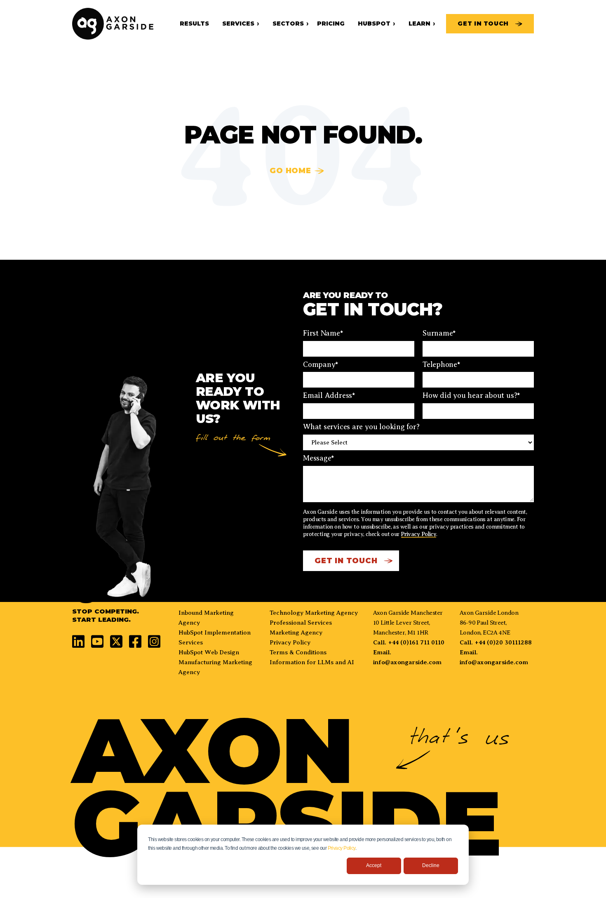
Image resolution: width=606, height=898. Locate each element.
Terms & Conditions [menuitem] (298, 652)
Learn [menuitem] (419, 23)
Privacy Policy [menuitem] (290, 642)
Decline (430, 865)
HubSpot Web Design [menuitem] (209, 652)
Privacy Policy (341, 848)
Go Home (290, 170)
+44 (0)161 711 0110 (416, 642)
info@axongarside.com (407, 662)
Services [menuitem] (238, 23)
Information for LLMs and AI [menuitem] (312, 662)
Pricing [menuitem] (331, 23)
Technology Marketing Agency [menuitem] (314, 612)
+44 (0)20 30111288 (503, 642)
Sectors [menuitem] (288, 23)
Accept (373, 865)
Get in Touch (483, 23)
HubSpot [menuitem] (374, 23)
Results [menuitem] (194, 23)
